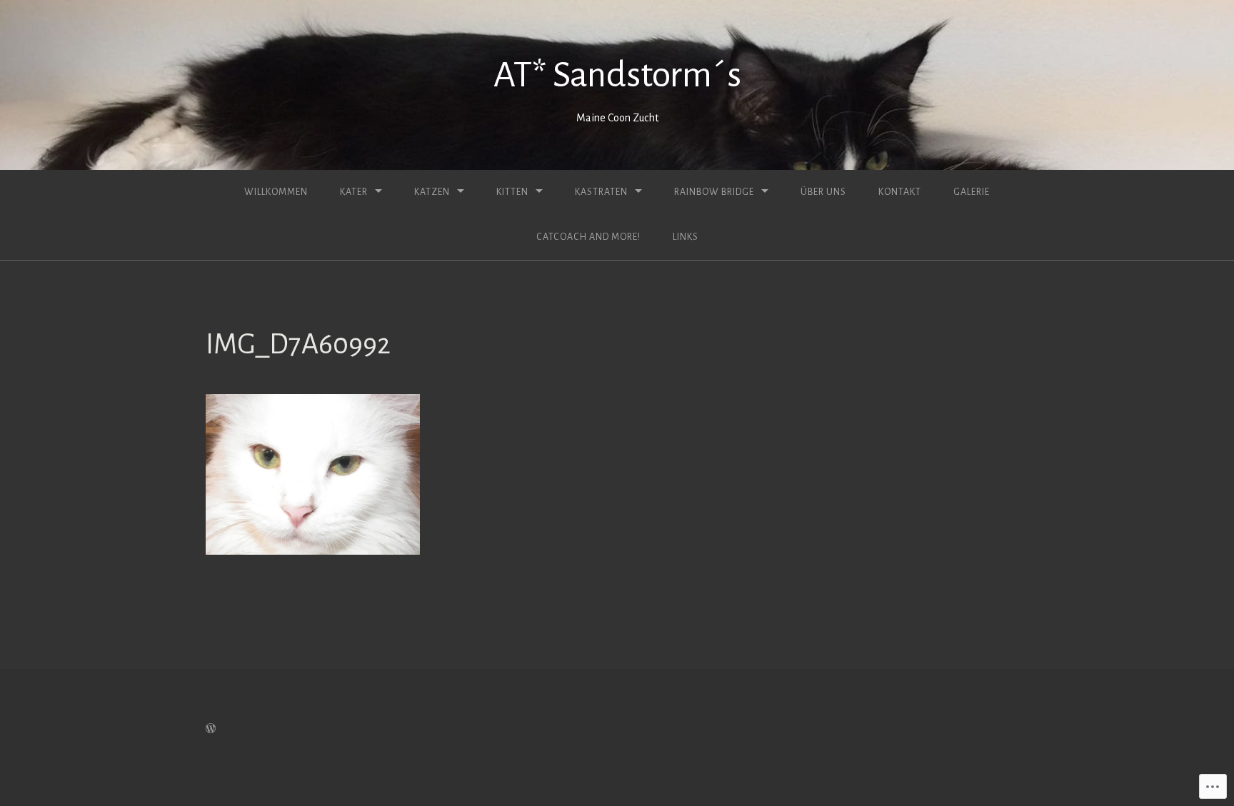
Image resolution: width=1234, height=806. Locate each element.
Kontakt (899, 192)
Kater (354, 192)
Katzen (432, 192)
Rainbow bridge (714, 192)
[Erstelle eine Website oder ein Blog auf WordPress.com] (211, 729)
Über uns (823, 192)
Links (685, 237)
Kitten (512, 192)
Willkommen (276, 192)
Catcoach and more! (588, 237)
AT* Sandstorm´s (617, 75)
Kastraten (601, 192)
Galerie (971, 192)
